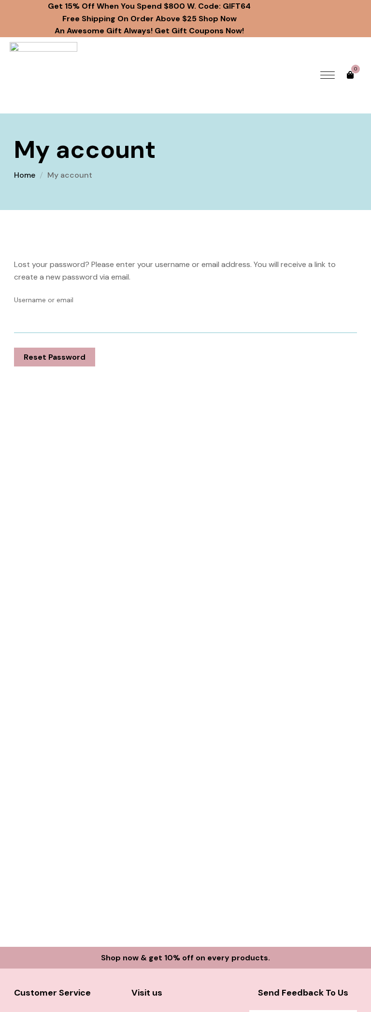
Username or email (43, 299)
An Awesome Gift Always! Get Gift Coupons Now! (149, 31)
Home (24, 175)
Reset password (55, 357)
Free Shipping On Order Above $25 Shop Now (149, 19)
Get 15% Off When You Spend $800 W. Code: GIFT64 (149, 6)
